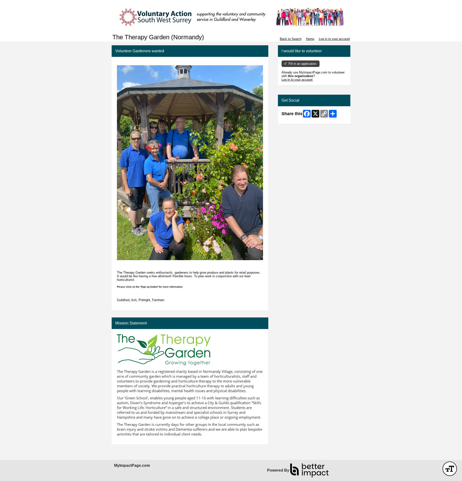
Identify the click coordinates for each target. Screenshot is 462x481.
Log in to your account (334, 39)
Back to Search (291, 39)
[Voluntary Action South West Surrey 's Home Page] (231, 17)
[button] (450, 468)
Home (310, 39)
